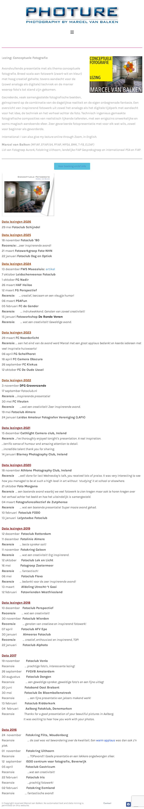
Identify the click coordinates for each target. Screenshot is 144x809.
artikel (50, 269)
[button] (72, 32)
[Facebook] (128, 804)
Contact (107, 803)
